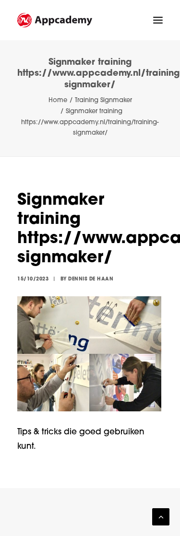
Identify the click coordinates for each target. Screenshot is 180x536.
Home (57, 100)
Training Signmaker (103, 100)
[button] (158, 20)
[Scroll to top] (160, 517)
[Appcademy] (54, 20)
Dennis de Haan (90, 279)
